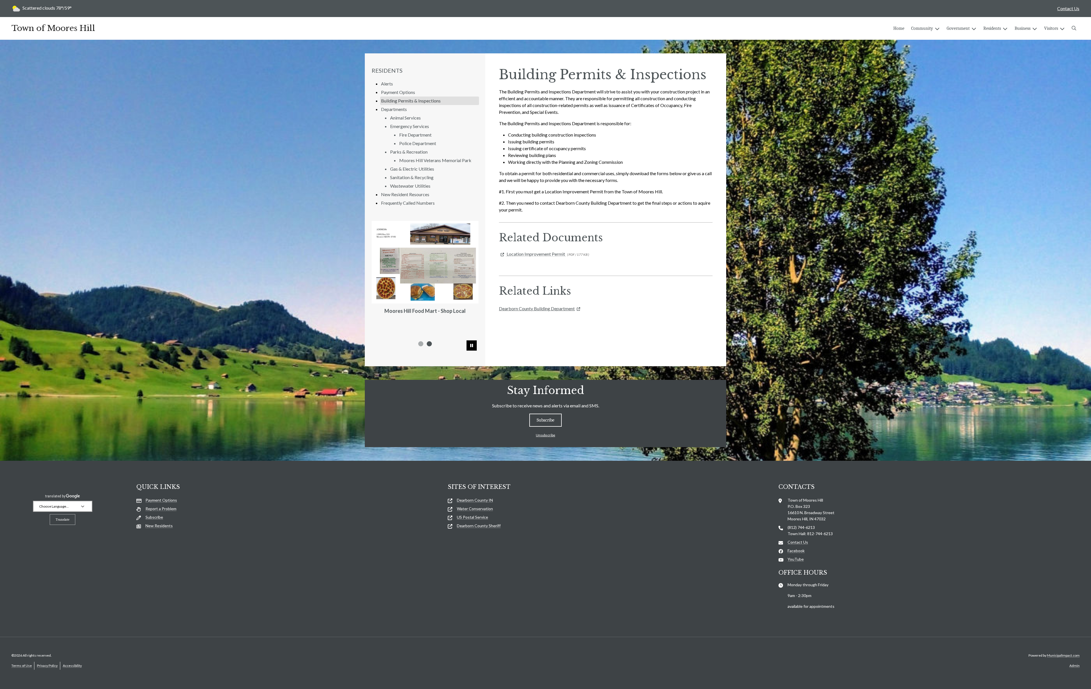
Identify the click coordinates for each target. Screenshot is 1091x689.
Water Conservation (475, 508)
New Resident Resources (405, 194)
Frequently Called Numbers (408, 203)
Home (898, 28)
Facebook (796, 550)
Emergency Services (409, 126)
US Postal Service (472, 517)
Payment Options (398, 92)
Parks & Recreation (409, 151)
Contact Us (1068, 8)
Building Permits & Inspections (411, 100)
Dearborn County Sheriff (479, 525)
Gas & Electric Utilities (412, 168)
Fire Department (415, 134)
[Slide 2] (429, 344)
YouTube (796, 559)
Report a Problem (160, 508)
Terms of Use (21, 665)
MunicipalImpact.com (1063, 655)
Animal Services (405, 117)
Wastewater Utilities (410, 186)
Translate (62, 520)
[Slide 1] (421, 344)
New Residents (159, 525)
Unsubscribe (545, 435)
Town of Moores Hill (53, 28)
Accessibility (72, 665)
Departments (394, 109)
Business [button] (1022, 28)
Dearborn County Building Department (537, 308)
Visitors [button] (1051, 28)
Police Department (417, 143)
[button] (1074, 28)
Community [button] (922, 28)
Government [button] (958, 28)
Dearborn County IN (475, 500)
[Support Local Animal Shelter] (425, 256)
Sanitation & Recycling (412, 177)
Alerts (387, 83)
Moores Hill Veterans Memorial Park (435, 160)
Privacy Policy (47, 665)
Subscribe (545, 420)
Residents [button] (992, 28)
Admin (1074, 665)
